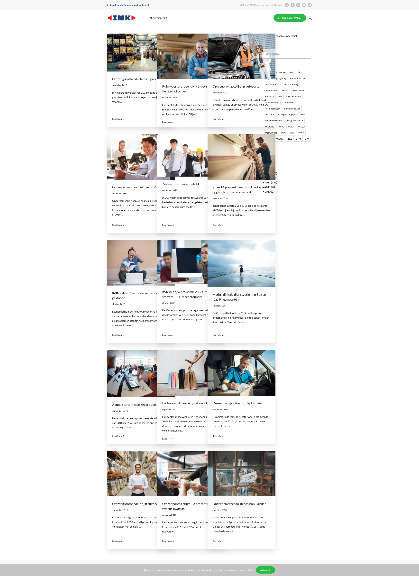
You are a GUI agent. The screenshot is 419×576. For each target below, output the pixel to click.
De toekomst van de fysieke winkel (191, 373)
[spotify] (310, 5)
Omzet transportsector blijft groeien (242, 373)
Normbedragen (272, 108)
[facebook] (293, 5)
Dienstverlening (290, 84)
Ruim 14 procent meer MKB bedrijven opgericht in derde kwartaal (242, 157)
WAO (281, 126)
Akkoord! (265, 569)
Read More (117, 119)
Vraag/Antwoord (294, 120)
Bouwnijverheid (298, 78)
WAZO (301, 126)
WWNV (279, 138)
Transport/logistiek (287, 114)
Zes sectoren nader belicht (191, 155)
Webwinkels (270, 132)
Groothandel (270, 90)
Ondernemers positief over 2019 (141, 157)
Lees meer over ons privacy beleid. (236, 569)
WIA (283, 132)
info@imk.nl (276, 4)
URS (303, 114)
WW (292, 132)
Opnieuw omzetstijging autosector (242, 56)
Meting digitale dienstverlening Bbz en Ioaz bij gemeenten (242, 264)
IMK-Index (298, 90)
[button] (310, 18)
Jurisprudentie (293, 96)
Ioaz (280, 96)
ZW (307, 138)
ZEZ (290, 138)
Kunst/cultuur (271, 102)
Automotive (279, 72)
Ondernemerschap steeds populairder (242, 474)
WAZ (290, 126)
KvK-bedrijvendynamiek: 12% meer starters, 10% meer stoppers (191, 262)
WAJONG (269, 126)
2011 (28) (270, 187)
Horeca (285, 90)
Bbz (300, 72)
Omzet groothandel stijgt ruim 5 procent (141, 474)
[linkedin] (287, 5)
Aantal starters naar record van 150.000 (141, 374)
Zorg (298, 138)
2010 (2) (269, 191)
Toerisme (269, 114)
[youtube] (304, 5)
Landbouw (288, 102)
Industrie (269, 96)
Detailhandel (271, 84)
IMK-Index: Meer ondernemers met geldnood (141, 263)
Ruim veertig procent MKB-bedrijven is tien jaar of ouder (191, 56)
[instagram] (298, 5)
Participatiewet (292, 108)
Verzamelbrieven (273, 120)
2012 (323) (271, 182)
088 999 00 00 (249, 4)
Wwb (301, 132)
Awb (292, 72)
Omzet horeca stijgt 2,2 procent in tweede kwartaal (191, 474)
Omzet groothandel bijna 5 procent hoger (141, 52)
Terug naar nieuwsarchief (283, 35)
